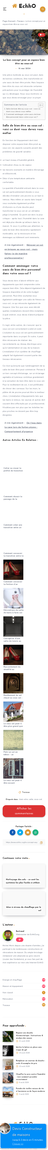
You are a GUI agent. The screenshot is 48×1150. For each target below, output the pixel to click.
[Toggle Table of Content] (39, 105)
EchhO (26, 6)
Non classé (8, 992)
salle (31, 799)
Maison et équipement (13, 986)
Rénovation (8, 999)
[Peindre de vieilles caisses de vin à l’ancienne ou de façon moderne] (8, 1092)
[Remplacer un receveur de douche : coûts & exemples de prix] (8, 1064)
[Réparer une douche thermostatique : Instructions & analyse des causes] (8, 1036)
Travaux (20, 21)
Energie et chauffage (12, 980)
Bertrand (20, 931)
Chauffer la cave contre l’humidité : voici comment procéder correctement (30, 1076)
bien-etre (23, 799)
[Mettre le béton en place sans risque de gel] (8, 1050)
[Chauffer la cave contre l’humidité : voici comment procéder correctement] (8, 1077)
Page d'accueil (9, 21)
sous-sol (38, 799)
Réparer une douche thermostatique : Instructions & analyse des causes (29, 1035)
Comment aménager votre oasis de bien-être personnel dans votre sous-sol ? (23, 115)
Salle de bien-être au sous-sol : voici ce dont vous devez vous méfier (23, 110)
